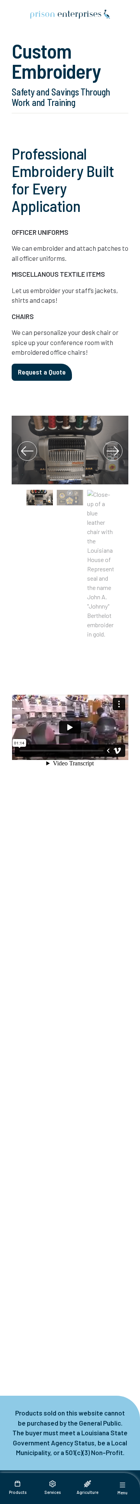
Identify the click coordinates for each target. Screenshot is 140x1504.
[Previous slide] (27, 451)
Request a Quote (42, 372)
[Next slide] (112, 451)
